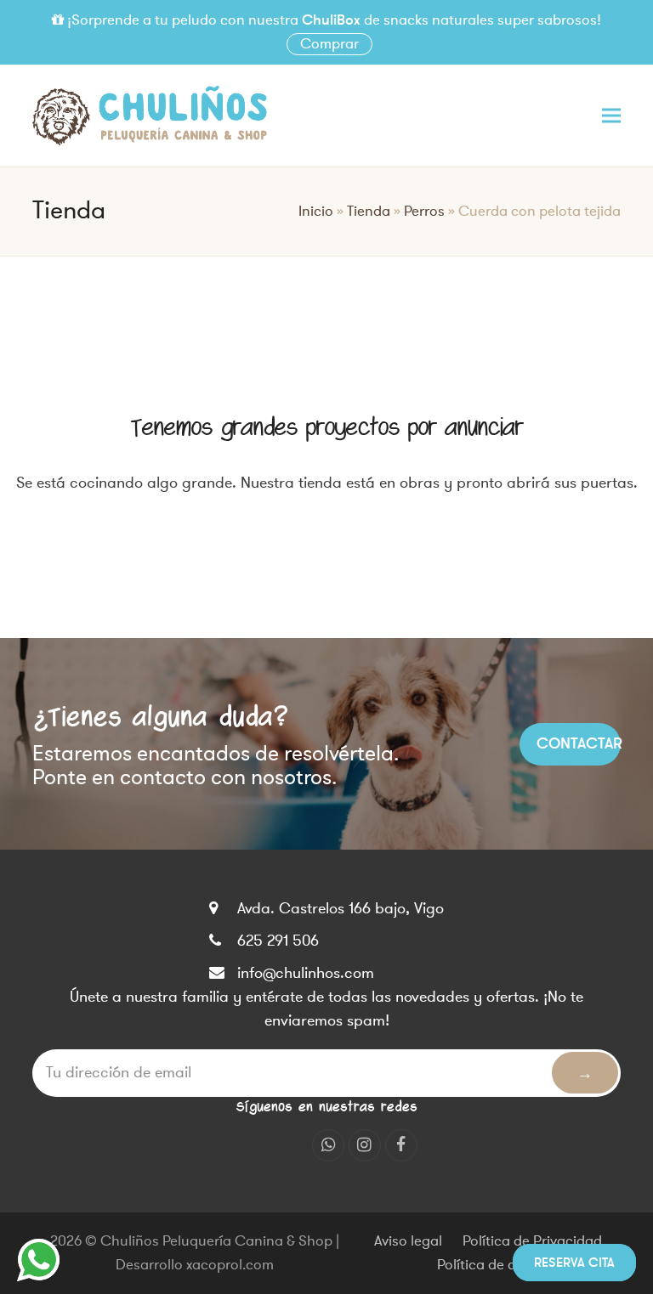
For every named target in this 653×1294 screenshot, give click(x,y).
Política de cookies (497, 1265)
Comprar (329, 44)
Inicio (315, 211)
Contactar (578, 743)
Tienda (368, 211)
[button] (611, 115)
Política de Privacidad (532, 1241)
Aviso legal (408, 1241)
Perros (424, 211)
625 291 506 (278, 940)
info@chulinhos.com (305, 973)
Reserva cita (574, 1262)
